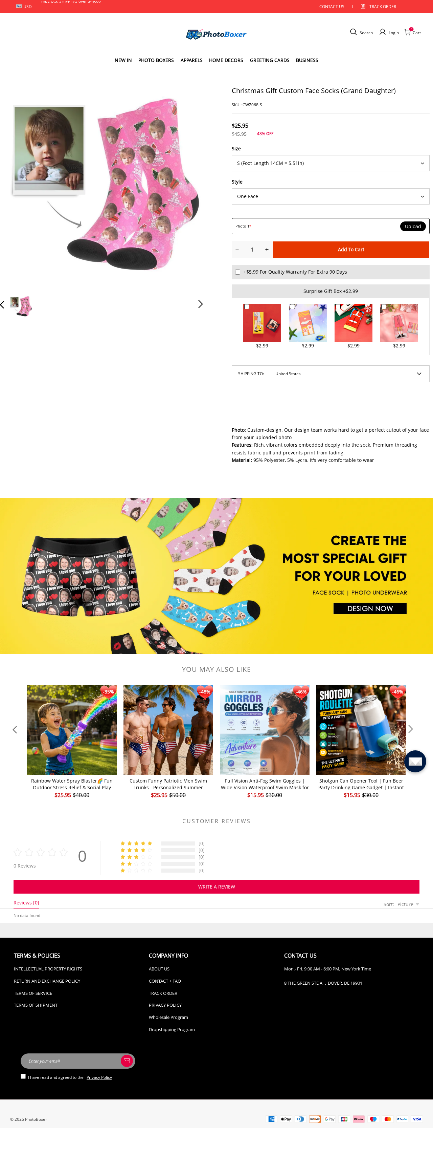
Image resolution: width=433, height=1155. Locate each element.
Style (237, 181)
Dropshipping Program (172, 1029)
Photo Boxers (156, 60)
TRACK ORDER (163, 993)
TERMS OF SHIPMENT (36, 1005)
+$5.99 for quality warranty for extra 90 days (295, 272)
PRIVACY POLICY (165, 1005)
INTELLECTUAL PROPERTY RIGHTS (48, 969)
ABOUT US (159, 969)
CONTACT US (331, 6)
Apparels (192, 60)
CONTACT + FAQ (165, 981)
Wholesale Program (168, 1017)
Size (236, 148)
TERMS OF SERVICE (33, 993)
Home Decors (226, 60)
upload (413, 226)
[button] (15, 187)
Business (307, 60)
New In (123, 60)
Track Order (382, 6)
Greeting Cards (270, 60)
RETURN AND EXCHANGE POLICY (47, 981)
